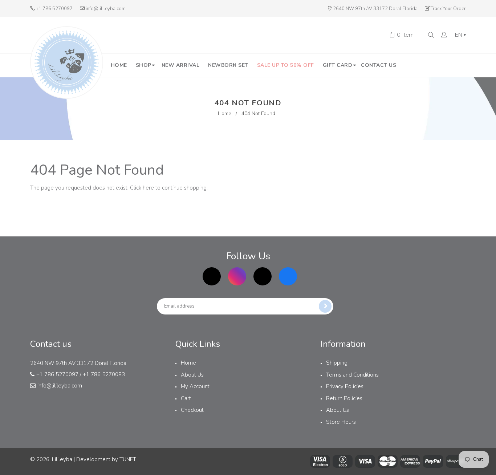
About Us (192, 374)
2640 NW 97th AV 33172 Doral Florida (375, 8)
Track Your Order (448, 8)
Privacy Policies (344, 386)
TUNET (127, 459)
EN (460, 35)
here (148, 187)
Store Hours (341, 422)
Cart (186, 398)
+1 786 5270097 (54, 8)
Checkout (192, 410)
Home (224, 113)
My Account (195, 386)
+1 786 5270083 (104, 374)
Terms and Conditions (352, 374)
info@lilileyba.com (106, 8)
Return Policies (344, 398)
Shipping (336, 362)
